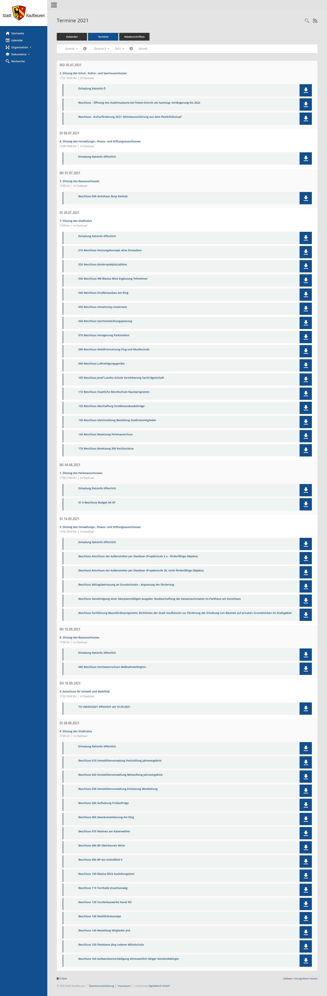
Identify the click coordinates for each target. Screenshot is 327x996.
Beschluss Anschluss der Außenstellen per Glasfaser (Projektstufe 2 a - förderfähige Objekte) (138, 556)
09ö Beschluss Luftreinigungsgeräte (101, 363)
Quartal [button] (70, 48)
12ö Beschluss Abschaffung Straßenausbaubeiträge (111, 406)
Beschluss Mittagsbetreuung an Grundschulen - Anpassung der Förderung (126, 584)
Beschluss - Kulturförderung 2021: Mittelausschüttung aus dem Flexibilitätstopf (129, 117)
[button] (23, 47)
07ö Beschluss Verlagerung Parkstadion (103, 335)
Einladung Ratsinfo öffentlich (97, 156)
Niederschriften (134, 37)
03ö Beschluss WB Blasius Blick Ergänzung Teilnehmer (113, 278)
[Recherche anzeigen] (307, 21)
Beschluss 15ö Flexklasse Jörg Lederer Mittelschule (111, 944)
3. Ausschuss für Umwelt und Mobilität (85, 691)
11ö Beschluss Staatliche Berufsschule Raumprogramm (113, 392)
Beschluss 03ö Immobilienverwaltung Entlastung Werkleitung (118, 789)
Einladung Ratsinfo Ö (92, 88)
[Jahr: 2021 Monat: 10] (131, 48)
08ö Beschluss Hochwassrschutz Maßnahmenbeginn (112, 667)
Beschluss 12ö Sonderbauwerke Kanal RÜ (105, 902)
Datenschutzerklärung (101, 986)
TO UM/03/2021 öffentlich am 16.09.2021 (104, 706)
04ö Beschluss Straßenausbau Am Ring (103, 292)
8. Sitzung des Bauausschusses (79, 637)
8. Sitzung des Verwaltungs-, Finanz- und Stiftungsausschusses (100, 141)
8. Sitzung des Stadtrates (76, 731)
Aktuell (143, 48)
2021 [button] (118, 48)
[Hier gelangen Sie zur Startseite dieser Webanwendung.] (23, 13)
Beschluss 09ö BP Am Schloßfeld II (100, 859)
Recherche (18, 61)
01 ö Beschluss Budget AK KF (96, 502)
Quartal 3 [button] (100, 48)
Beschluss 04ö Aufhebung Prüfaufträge (103, 803)
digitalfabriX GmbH (159, 986)
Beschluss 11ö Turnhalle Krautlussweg (103, 888)
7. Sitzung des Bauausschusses (79, 181)
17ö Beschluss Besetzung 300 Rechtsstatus (106, 448)
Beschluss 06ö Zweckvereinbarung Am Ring (106, 817)
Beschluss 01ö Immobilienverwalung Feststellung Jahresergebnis (120, 760)
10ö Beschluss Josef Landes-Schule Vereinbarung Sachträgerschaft (121, 377)
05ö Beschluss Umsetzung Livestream (102, 307)
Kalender (17, 40)
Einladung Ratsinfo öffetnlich (97, 746)
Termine (103, 37)
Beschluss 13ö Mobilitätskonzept (99, 916)
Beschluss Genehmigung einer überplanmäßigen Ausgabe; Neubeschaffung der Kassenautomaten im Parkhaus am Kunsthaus (159, 599)
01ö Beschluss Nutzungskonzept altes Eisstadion (110, 250)
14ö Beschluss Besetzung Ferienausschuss (105, 434)
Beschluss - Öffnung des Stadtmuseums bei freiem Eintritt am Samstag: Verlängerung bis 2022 (139, 102)
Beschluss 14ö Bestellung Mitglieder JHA (104, 930)
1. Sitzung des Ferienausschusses (81, 473)
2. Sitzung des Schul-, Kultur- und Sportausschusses (93, 73)
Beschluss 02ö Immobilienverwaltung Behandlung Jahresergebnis (120, 774)
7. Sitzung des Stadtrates (76, 221)
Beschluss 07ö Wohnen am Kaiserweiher (104, 831)
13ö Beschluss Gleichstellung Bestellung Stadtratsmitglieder (117, 420)
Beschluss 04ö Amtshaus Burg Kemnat (103, 196)
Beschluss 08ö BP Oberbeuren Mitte (101, 845)
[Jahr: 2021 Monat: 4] (84, 48)
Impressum (124, 986)
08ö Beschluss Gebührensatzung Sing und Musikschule (113, 349)
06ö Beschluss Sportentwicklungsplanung (105, 321)
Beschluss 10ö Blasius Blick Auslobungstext (106, 874)
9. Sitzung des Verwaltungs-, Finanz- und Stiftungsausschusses (100, 527)
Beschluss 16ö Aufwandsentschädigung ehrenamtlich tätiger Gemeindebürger (128, 959)
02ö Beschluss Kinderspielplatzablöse (102, 264)
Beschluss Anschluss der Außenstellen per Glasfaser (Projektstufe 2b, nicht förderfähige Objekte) (141, 570)
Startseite (17, 33)
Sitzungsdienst (306, 978)
